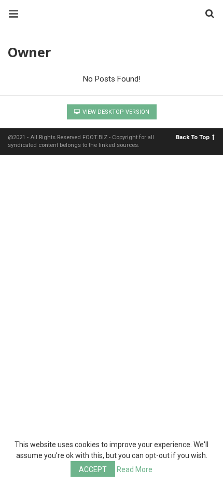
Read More (134, 469)
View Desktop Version (115, 112)
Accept (93, 469)
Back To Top (193, 137)
